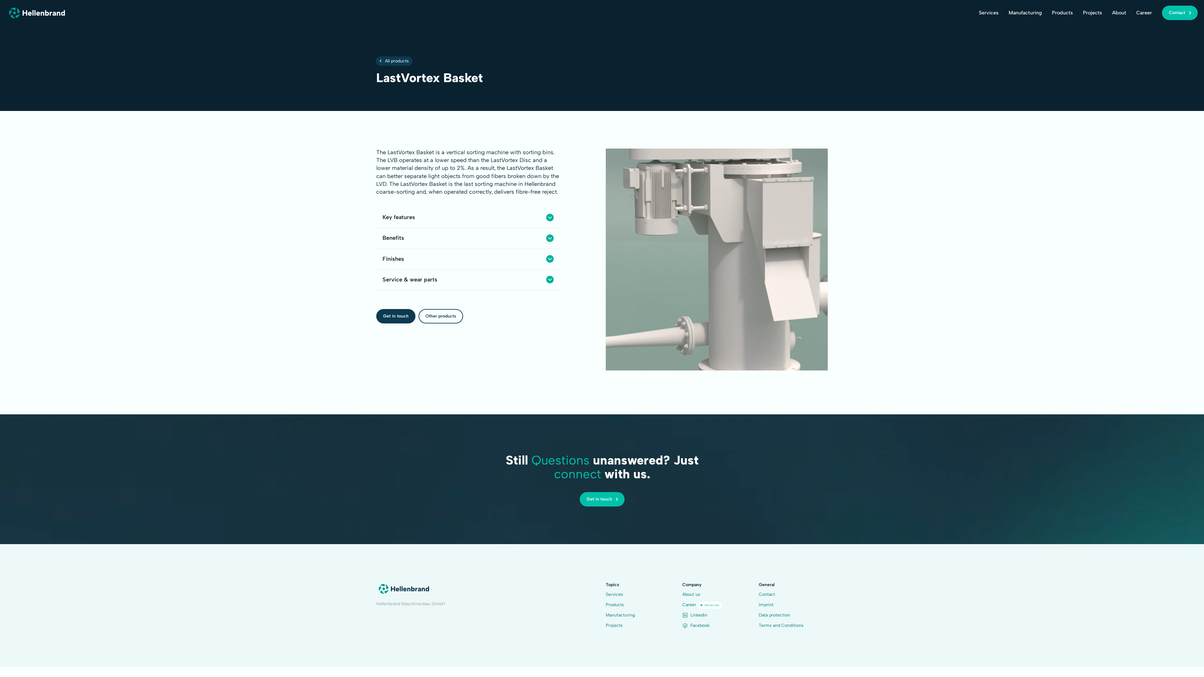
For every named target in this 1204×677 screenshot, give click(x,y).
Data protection (774, 615)
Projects (1092, 13)
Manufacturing (1025, 13)
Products (1062, 13)
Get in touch (396, 316)
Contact (767, 594)
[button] (468, 217)
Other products (440, 316)
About (1119, 13)
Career (1144, 13)
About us (691, 594)
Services (989, 13)
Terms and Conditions (781, 625)
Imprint (766, 604)
